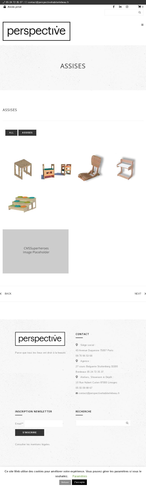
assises (27, 132)
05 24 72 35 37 (14, 2)
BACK (8, 293)
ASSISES (10, 109)
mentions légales (40, 444)
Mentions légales (102, 480)
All (11, 132)
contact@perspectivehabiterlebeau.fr (48, 2)
